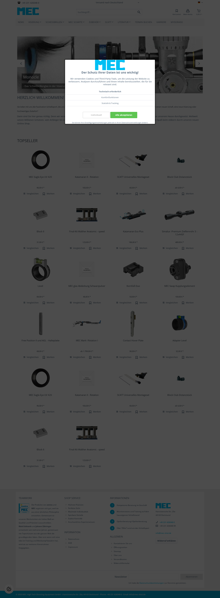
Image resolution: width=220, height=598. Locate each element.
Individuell (96, 115)
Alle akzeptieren (123, 115)
